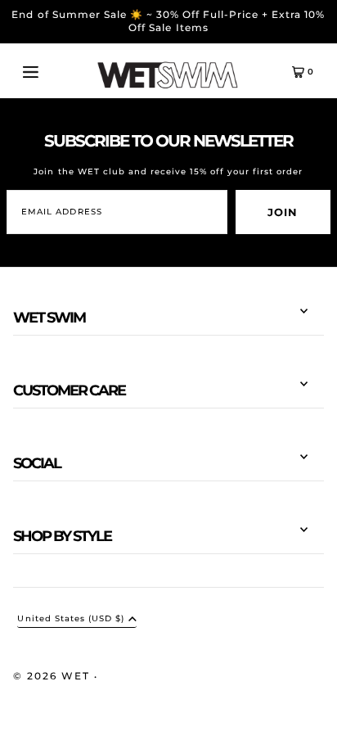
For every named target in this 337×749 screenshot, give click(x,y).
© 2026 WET (53, 676)
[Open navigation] (48, 71)
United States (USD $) (70, 619)
